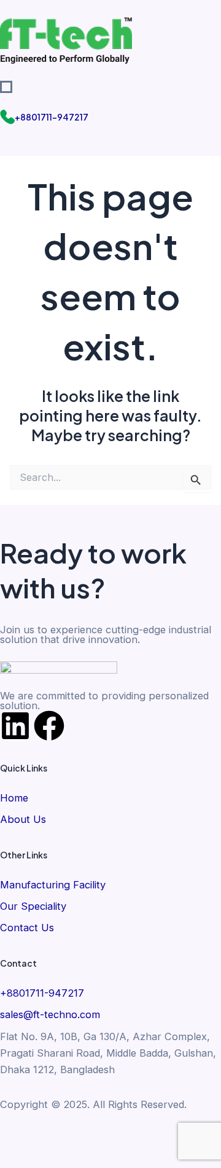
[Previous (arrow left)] (17, 1159)
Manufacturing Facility (53, 885)
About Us (23, 819)
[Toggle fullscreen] (54, 1138)
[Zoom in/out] (17, 1138)
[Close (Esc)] (129, 1138)
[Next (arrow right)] (54, 1159)
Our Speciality (33, 906)
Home (14, 798)
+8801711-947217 (51, 117)
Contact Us (27, 927)
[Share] (92, 1138)
